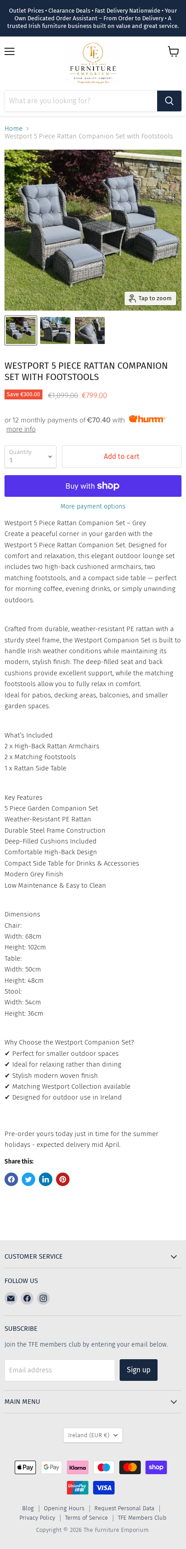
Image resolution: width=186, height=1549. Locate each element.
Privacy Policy (37, 1517)
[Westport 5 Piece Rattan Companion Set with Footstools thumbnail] (21, 330)
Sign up (138, 1370)
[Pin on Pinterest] (63, 1179)
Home (14, 129)
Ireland (88, 1435)
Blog (28, 1508)
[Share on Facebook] (11, 1179)
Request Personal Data (124, 1508)
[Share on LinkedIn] (45, 1179)
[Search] (169, 101)
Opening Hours (64, 1508)
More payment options (93, 506)
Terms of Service (86, 1517)
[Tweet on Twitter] (28, 1179)
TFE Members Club (142, 1517)
